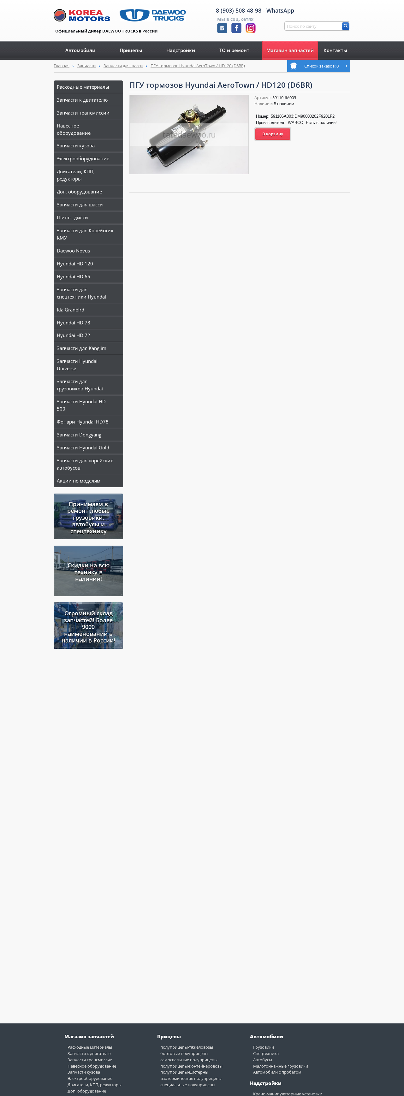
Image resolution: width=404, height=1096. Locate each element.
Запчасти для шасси (123, 65)
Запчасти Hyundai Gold (83, 447)
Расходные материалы (83, 87)
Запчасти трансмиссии (83, 113)
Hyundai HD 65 (73, 276)
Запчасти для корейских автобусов (85, 464)
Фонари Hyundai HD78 (83, 421)
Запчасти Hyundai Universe (77, 364)
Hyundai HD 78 (73, 322)
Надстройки (180, 50)
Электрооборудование (83, 158)
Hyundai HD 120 (75, 263)
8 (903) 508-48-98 (238, 10)
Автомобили (80, 50)
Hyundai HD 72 (73, 335)
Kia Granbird (70, 309)
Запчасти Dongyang (79, 434)
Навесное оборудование (74, 129)
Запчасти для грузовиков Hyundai (80, 385)
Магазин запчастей (290, 50)
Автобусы (262, 1060)
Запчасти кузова (76, 145)
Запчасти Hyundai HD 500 (81, 405)
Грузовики (263, 1047)
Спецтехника (266, 1053)
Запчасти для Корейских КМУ (85, 234)
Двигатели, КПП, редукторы (76, 175)
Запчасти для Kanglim (81, 348)
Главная (61, 65)
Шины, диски (72, 217)
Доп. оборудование (79, 191)
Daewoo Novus (73, 250)
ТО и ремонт (234, 50)
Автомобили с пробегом (277, 1072)
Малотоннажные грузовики (280, 1066)
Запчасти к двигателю (82, 100)
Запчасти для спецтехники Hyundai (81, 293)
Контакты (335, 50)
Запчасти (86, 65)
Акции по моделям (78, 480)
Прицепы (131, 50)
